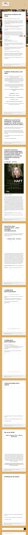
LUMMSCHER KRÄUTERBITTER (9, 341)
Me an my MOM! (9, 432)
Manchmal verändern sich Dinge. (12, 15)
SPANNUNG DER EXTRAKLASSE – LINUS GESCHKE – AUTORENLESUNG (11, 228)
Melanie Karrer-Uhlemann (12, 64)
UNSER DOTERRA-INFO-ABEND (12, 384)
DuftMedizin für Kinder (11, 477)
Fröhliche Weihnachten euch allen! (13, 72)
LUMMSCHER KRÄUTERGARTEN (10, 290)
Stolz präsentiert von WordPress (8, 533)
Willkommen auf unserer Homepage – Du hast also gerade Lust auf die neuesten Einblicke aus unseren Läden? (13, 122)
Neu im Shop (18, 64)
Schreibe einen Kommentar (8, 65)
